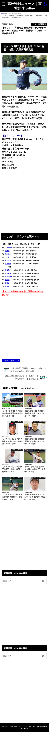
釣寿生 (7, 280)
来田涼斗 (8, 254)
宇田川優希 (8, 276)
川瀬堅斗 (8, 270)
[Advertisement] (24, 200)
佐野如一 (8, 283)
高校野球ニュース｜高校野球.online (24, 5)
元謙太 (7, 251)
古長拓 (7, 286)
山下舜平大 (8, 247)
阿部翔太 (8, 263)
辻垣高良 (8, 273)
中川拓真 (8, 260)
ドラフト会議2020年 (12, 361)
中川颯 (7, 257)
